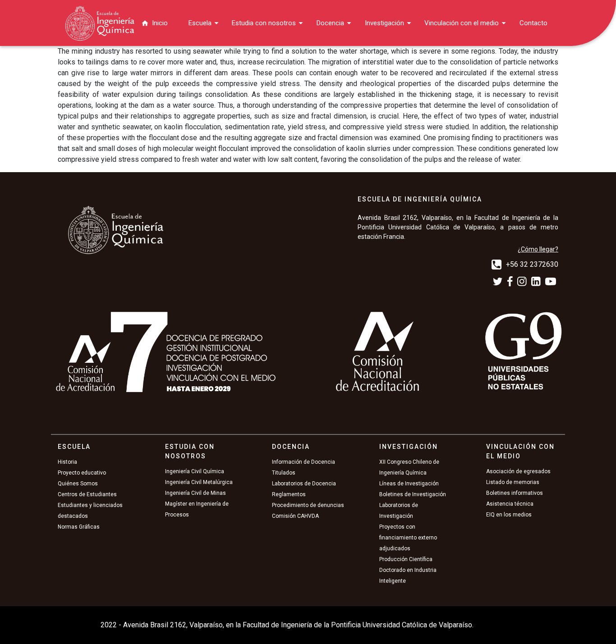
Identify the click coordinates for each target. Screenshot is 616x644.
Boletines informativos (514, 493)
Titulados (283, 473)
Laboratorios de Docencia (304, 483)
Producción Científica (405, 559)
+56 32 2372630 (532, 264)
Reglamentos (289, 494)
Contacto (533, 23)
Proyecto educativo (82, 473)
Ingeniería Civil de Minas (195, 493)
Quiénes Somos (78, 483)
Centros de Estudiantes (87, 494)
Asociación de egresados (518, 471)
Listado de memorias (512, 482)
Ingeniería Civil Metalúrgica (199, 482)
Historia (67, 462)
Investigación (384, 23)
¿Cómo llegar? (538, 249)
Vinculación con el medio (461, 23)
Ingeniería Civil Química (194, 471)
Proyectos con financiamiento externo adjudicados (408, 538)
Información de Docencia (303, 462)
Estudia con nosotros (264, 23)
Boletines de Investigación (412, 494)
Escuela (199, 23)
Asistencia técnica (509, 504)
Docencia (330, 23)
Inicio (160, 23)
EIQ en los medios (509, 515)
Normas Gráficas (79, 527)
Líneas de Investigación (409, 483)
